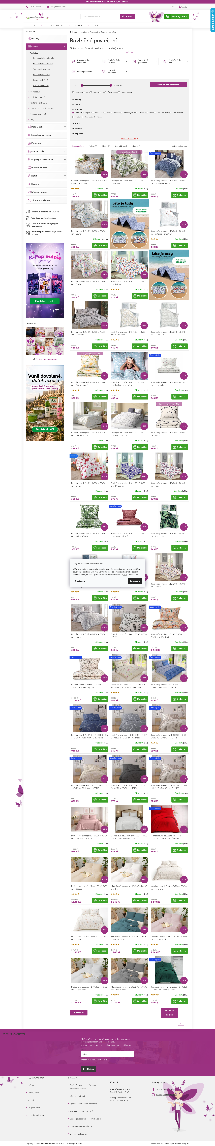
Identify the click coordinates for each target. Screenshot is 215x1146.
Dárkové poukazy (39, 192)
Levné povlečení (40, 80)
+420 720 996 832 (119, 1100)
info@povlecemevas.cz (120, 1097)
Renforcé (117, 112)
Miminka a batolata (41, 135)
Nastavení (80, 581)
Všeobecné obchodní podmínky (83, 1103)
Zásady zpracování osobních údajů (85, 1118)
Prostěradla (35, 91)
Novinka (96, 92)
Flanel (151, 112)
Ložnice (34, 46)
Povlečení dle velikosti (43, 63)
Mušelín (79, 117)
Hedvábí (35, 184)
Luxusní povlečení (41, 85)
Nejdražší (105, 146)
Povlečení (34, 53)
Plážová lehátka (39, 167)
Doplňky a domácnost (42, 159)
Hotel (34, 176)
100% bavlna (178, 112)
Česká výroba (113, 92)
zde (125, 574)
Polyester (88, 112)
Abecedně (136, 146)
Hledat (129, 16)
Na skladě (79, 92)
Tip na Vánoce (126, 92)
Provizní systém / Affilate (81, 1126)
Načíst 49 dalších (169, 1012)
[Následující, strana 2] (181, 1023)
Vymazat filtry (128, 138)
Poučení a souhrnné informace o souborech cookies (84, 1087)
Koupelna (36, 143)
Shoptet (185, 1143)
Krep (109, 112)
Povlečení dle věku (41, 74)
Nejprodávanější (121, 146)
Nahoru (80, 1012)
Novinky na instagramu (166, 1094)
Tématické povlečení (42, 69)
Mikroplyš (142, 112)
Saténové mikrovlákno (93, 117)
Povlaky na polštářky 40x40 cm (43, 108)
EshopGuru (166, 1143)
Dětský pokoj (37, 127)
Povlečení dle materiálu (43, 58)
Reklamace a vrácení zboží (81, 1111)
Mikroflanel (99, 112)
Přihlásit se (88, 1069)
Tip (103, 92)
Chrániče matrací (37, 97)
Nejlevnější (93, 146)
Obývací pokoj (38, 151)
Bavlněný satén (130, 112)
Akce (88, 92)
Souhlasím (135, 581)
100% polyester (163, 112)
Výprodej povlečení (40, 200)
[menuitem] (32, 25)
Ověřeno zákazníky (78, 1134)
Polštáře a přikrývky (38, 103)
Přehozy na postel (38, 114)
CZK (172, 7)
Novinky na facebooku (165, 1089)
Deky (32, 119)
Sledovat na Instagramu (46, 359)
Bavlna (79, 112)
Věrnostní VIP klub (77, 1096)
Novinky (35, 38)
